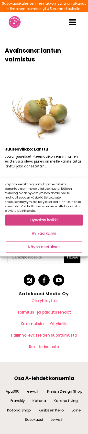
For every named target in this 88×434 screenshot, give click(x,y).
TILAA (72, 257)
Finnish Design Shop (64, 391)
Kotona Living (66, 400)
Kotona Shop (19, 410)
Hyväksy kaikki (44, 220)
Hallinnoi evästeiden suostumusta (44, 335)
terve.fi (57, 419)
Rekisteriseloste (44, 346)
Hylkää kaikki (44, 233)
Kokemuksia (32, 323)
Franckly (18, 400)
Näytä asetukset (44, 246)
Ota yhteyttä (44, 300)
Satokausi (34, 419)
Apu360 (12, 391)
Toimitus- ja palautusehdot (44, 312)
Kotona (39, 400)
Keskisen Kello (51, 410)
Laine (76, 410)
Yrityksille (58, 323)
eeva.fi (33, 391)
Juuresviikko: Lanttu (26, 149)
